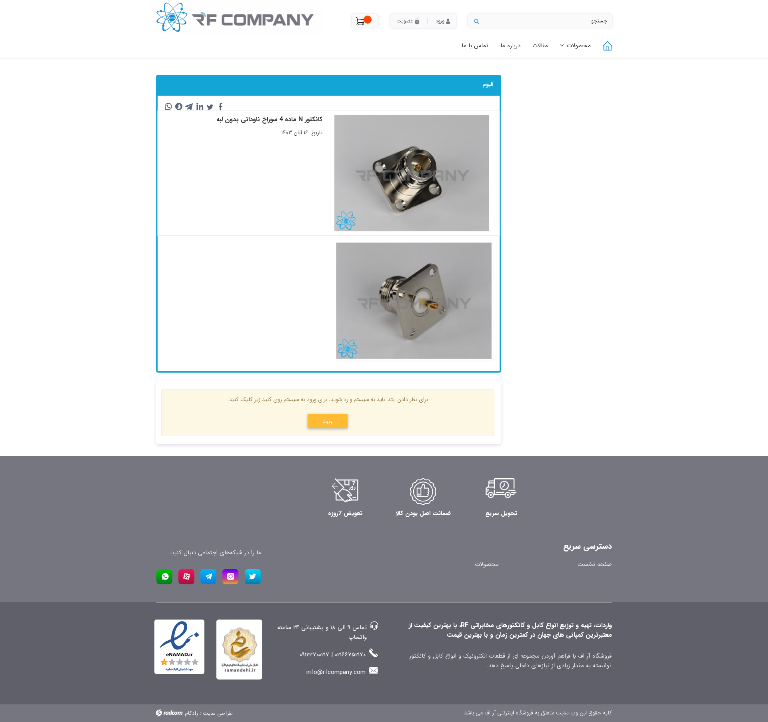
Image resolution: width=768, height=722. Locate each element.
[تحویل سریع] (501, 491)
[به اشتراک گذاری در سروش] (178, 106)
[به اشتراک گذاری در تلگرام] (189, 106)
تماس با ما (475, 45)
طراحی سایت (218, 713)
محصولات (579, 45)
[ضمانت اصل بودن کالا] (423, 491)
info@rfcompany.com (336, 672)
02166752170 (350, 655)
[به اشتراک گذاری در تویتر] (210, 106)
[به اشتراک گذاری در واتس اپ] (168, 106)
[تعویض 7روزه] (345, 491)
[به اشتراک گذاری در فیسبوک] (220, 106)
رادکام (191, 713)
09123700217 (314, 655)
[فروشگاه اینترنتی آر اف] (247, 17)
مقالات (540, 45)
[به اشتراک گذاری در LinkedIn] (199, 106)
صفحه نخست (595, 564)
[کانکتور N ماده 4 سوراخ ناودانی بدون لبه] (413, 301)
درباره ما (510, 45)
